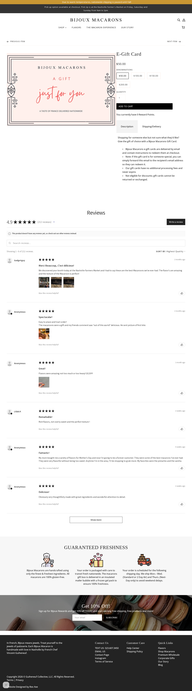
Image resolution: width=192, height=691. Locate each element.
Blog (160, 664)
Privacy (19, 680)
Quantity (121, 92)
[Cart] (184, 27)
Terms (10, 680)
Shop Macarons (166, 651)
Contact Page (102, 654)
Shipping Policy (135, 651)
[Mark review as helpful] (182, 293)
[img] (178, 20)
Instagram (100, 658)
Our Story (163, 661)
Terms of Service (104, 661)
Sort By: (161, 251)
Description (127, 126)
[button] (54, 222)
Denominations (124, 69)
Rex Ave (34, 686)
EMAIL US (100, 651)
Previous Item (17, 41)
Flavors (162, 648)
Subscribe (112, 617)
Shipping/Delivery (151, 126)
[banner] (96, 19)
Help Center (133, 648)
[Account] (183, 20)
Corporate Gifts (166, 658)
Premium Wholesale (168, 654)
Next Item (172, 41)
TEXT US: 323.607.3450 (107, 648)
